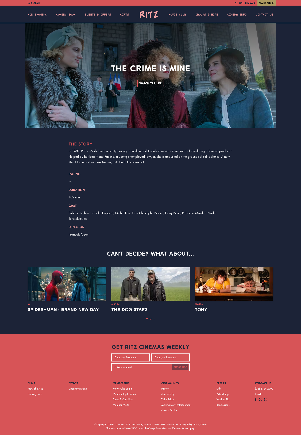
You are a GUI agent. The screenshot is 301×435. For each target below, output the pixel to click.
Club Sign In (266, 2)
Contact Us (264, 14)
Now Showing (37, 14)
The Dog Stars (129, 309)
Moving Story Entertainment (176, 405)
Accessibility (167, 394)
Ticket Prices (167, 399)
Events (73, 383)
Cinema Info (236, 14)
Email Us (259, 394)
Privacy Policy (186, 424)
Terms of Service (180, 428)
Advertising (223, 394)
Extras (221, 383)
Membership (121, 383)
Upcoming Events (78, 388)
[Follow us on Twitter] (260, 400)
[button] (147, 318)
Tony (201, 309)
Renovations (223, 405)
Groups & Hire (206, 14)
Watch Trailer (150, 83)
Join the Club (247, 2)
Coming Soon (65, 14)
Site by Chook (200, 424)
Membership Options (124, 394)
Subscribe (180, 367)
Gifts (124, 14)
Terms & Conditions (123, 399)
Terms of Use (172, 424)
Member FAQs (121, 405)
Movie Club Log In (123, 388)
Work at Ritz (223, 399)
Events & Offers (98, 14)
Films (31, 383)
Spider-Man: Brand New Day (63, 309)
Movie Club (177, 14)
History (165, 388)
